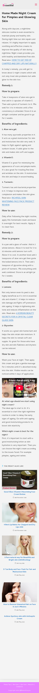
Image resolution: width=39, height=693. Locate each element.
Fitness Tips (7, 685)
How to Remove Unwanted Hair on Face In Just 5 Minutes (19, 605)
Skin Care (16, 685)
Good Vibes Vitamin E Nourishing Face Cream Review (19, 493)
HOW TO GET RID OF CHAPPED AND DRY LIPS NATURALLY (19, 62)
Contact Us (19, 687)
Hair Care (23, 685)
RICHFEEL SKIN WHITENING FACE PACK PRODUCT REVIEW (18, 201)
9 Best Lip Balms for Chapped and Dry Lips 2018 (19, 526)
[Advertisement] (19, 649)
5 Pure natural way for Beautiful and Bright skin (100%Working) (19, 558)
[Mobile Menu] (36, 4)
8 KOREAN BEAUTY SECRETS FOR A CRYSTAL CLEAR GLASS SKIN (18, 317)
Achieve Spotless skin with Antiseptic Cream (19, 617)
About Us (31, 685)
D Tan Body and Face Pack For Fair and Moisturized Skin (19, 570)
